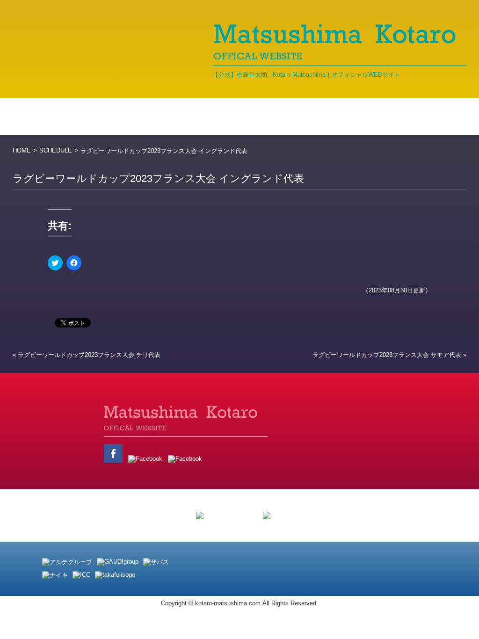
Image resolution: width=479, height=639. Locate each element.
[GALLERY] (297, 116)
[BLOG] (231, 116)
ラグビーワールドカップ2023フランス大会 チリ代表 (89, 354)
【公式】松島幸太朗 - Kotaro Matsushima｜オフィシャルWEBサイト (306, 74)
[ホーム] (43, 116)
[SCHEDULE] (371, 116)
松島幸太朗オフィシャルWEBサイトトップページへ (87, 434)
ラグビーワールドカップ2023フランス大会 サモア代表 (386, 354)
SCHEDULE (55, 150)
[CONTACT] (438, 116)
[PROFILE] (168, 116)
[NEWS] (103, 116)
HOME (22, 150)
